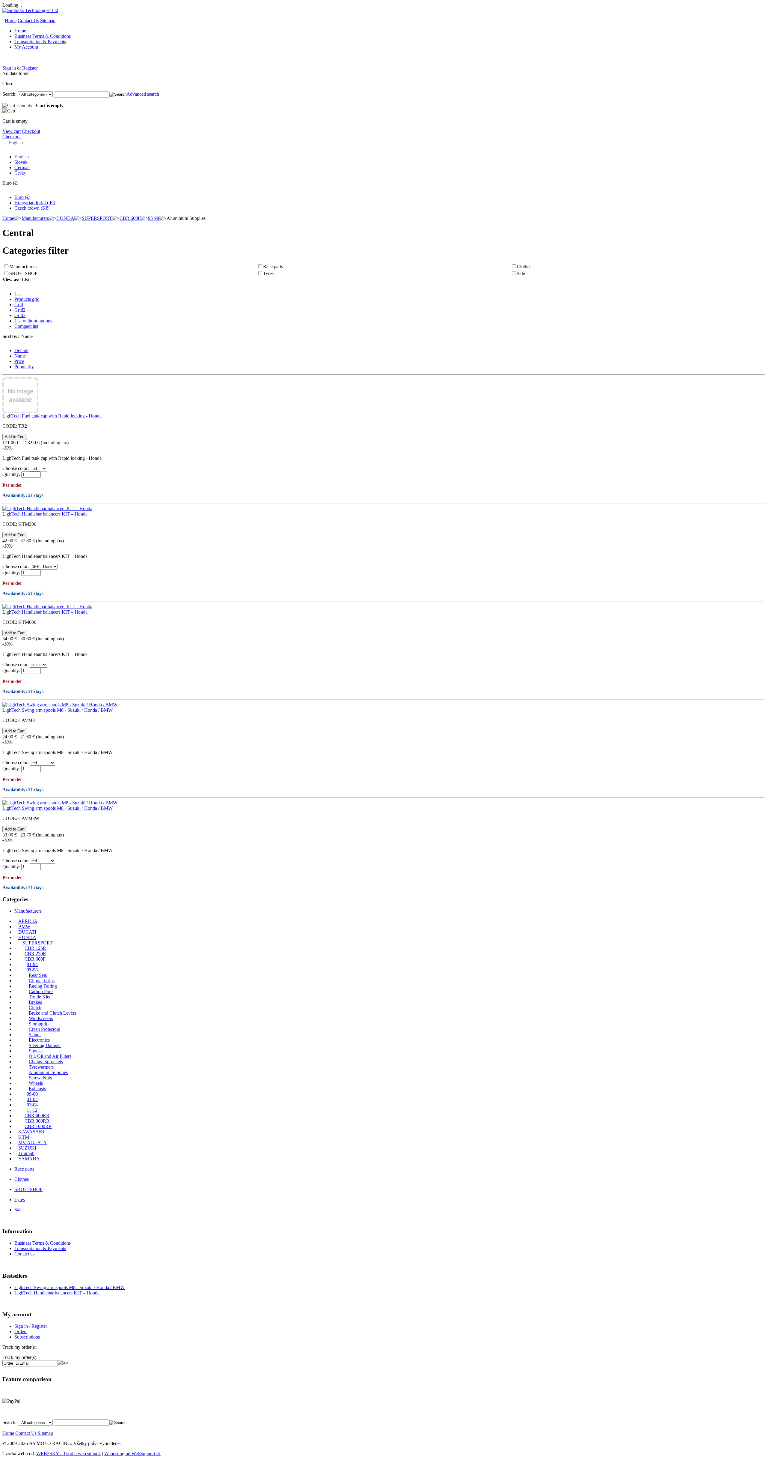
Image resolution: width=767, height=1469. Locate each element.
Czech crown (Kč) (31, 208)
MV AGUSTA (32, 1142)
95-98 (153, 218)
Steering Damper (45, 1045)
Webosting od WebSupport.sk (132, 1453)
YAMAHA (29, 1158)
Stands (35, 1034)
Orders (20, 1331)
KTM (23, 1137)
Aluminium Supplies (48, 1072)
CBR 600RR (37, 1115)
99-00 (32, 1094)
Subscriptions (27, 1336)
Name (20, 355)
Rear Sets (38, 975)
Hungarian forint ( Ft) (34, 202)
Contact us (24, 1253)
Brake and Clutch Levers (52, 1013)
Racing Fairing (43, 986)
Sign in (9, 67)
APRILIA (27, 921)
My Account (26, 46)
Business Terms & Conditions (42, 36)
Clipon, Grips (42, 980)
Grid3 (19, 315)
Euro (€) (22, 197)
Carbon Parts (41, 991)
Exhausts (37, 1088)
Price (19, 361)
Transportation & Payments (40, 41)
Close (7, 83)
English (21, 156)
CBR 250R (35, 953)
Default (21, 350)
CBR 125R (35, 948)
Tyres (268, 273)
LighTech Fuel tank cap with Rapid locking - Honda (52, 415)
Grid (18, 304)
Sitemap (47, 20)
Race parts (273, 266)
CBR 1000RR (38, 1126)
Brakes (35, 1002)
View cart (11, 131)
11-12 (32, 1110)
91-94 (32, 964)
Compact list (26, 326)
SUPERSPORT (97, 218)
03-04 (32, 1104)
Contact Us (28, 20)
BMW (24, 926)
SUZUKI (27, 1147)
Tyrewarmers (41, 1067)
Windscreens (41, 1018)
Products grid (27, 299)
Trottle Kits (39, 996)
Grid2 (19, 310)
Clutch (35, 1007)
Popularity (24, 366)
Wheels (36, 1083)
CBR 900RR (37, 1120)
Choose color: (15, 468)
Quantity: (11, 474)
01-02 (32, 1099)
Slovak (21, 162)
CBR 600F (130, 218)
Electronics (39, 1040)
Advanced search (142, 94)
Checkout (31, 131)
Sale (521, 273)
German (22, 167)
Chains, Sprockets (46, 1061)
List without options (33, 320)
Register (30, 67)
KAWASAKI (31, 1131)
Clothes (524, 266)
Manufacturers (35, 218)
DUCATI (27, 932)
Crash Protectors (44, 1029)
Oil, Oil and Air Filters (50, 1056)
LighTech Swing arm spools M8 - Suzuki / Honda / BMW (57, 710)
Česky (20, 172)
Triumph (26, 1153)
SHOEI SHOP (23, 273)
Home (10, 20)
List (18, 293)
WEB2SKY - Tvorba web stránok (68, 1453)
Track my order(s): (19, 1357)
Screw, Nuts (40, 1077)
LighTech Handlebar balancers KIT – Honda (44, 513)
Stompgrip (39, 1023)
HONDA (65, 218)
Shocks (36, 1050)
